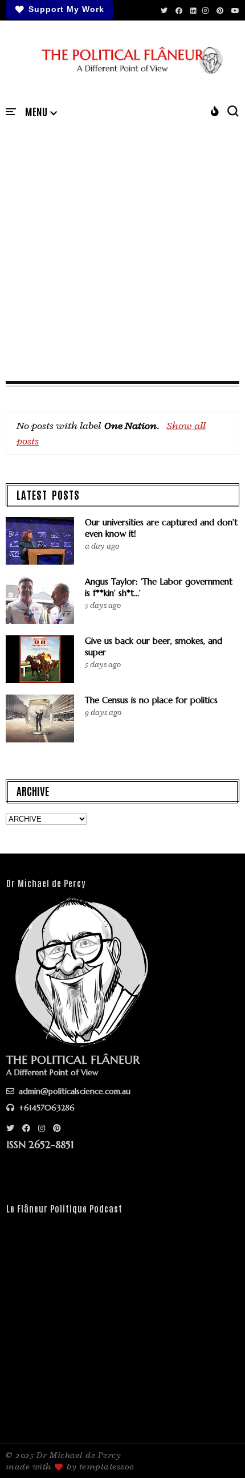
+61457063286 (46, 1108)
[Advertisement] (122, 248)
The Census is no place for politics (151, 700)
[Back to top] (217, 1450)
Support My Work (66, 9)
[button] (41, 112)
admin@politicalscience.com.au (73, 1091)
